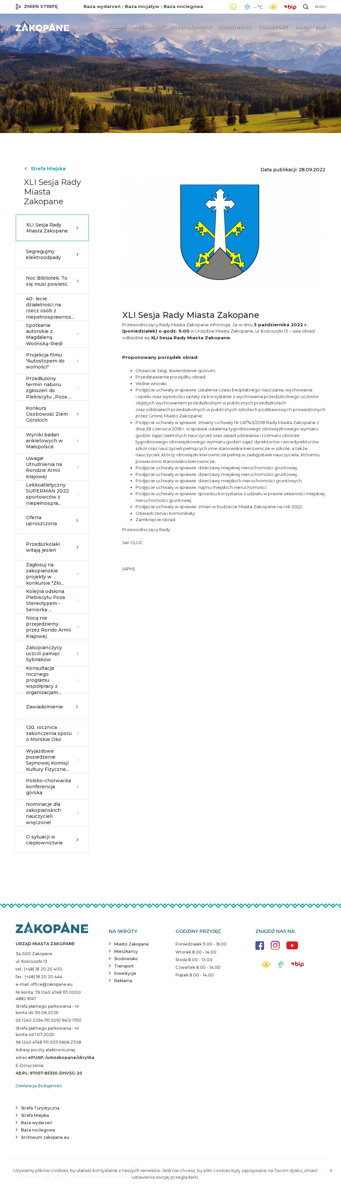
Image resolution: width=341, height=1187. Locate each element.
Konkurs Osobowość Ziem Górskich (47, 414)
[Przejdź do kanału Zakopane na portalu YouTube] (292, 949)
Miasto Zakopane (131, 944)
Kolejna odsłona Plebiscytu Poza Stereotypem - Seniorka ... (45, 600)
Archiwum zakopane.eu (45, 1137)
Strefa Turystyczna (40, 1108)
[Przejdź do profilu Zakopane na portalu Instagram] (275, 949)
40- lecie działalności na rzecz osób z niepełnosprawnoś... (50, 308)
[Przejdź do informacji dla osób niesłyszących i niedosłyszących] (280, 967)
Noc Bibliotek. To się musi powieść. (47, 281)
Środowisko (126, 958)
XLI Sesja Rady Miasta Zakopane (47, 228)
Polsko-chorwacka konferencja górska (48, 787)
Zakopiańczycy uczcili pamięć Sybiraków (44, 654)
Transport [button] (273, 26)
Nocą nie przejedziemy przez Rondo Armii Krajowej (48, 627)
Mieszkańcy (126, 951)
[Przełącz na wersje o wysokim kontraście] (266, 966)
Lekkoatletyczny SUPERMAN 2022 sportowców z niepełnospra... (47, 494)
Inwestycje (125, 973)
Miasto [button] (116, 26)
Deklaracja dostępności (39, 1085)
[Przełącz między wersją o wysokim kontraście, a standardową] (273, 7)
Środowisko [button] (234, 26)
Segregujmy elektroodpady (43, 254)
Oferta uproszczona (41, 520)
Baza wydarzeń (102, 6)
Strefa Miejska (48, 168)
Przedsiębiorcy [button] (190, 26)
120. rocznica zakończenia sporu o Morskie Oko (49, 733)
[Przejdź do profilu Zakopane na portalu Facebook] (259, 949)
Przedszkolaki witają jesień (43, 547)
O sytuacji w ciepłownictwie (44, 840)
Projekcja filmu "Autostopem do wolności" (45, 361)
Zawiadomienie (44, 707)
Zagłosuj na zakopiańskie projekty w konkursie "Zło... (45, 574)
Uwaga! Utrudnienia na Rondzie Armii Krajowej (44, 467)
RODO (320, 7)
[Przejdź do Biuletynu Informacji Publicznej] (291, 6)
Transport (124, 966)
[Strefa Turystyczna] (52, 928)
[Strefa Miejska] (42, 27)
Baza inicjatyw (142, 6)
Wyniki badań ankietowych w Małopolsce (44, 441)
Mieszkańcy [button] (148, 26)
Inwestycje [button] (310, 26)
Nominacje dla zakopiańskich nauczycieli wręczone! (43, 813)
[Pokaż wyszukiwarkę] (305, 6)
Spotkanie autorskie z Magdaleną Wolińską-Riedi (44, 334)
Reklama (123, 980)
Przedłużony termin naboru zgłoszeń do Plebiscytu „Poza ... (48, 387)
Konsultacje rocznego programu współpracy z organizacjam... (43, 680)
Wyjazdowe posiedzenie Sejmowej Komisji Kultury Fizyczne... (47, 760)
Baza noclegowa (183, 6)
